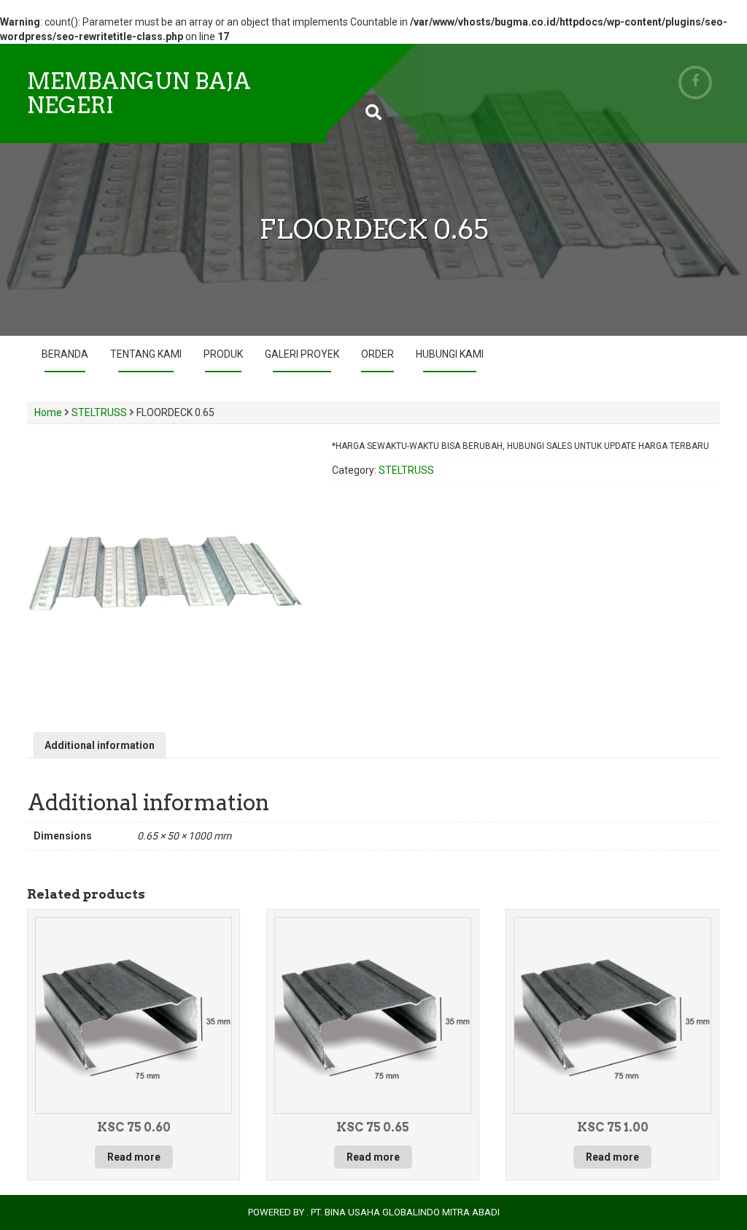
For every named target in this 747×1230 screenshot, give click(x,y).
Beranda (65, 354)
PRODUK (223, 354)
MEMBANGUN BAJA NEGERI (139, 93)
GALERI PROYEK (302, 354)
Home (48, 412)
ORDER (377, 354)
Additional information (99, 745)
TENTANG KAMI (146, 354)
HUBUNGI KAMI (450, 354)
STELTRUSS (99, 412)
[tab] (100, 745)
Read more (133, 1157)
